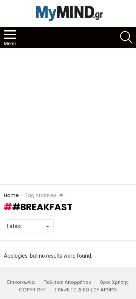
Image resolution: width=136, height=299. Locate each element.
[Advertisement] (68, 116)
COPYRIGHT (32, 290)
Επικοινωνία (21, 282)
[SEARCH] (126, 37)
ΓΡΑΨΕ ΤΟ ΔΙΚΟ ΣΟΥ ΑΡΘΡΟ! (86, 290)
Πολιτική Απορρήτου (67, 282)
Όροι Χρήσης (114, 282)
